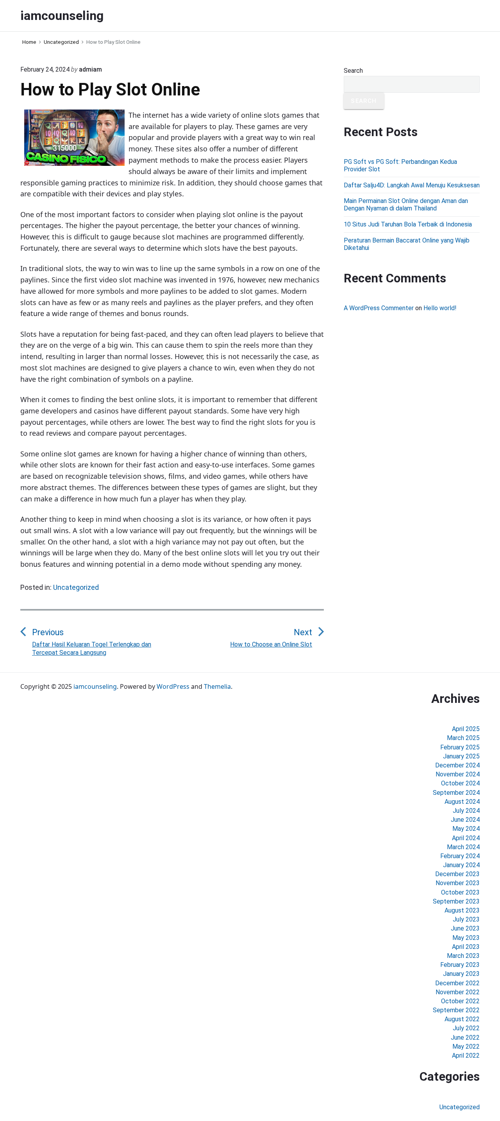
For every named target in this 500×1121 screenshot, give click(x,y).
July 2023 (466, 919)
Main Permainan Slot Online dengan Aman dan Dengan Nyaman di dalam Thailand (406, 204)
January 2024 (461, 865)
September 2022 (456, 1010)
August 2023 (462, 910)
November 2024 (458, 774)
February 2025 (460, 747)
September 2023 (456, 901)
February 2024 (460, 856)
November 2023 (458, 883)
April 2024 (466, 838)
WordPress (173, 686)
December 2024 (457, 765)
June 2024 (465, 819)
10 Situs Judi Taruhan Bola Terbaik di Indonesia (408, 224)
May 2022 (466, 1046)
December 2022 (457, 983)
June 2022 (465, 1037)
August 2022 (462, 1019)
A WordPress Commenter (379, 308)
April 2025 (466, 729)
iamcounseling (95, 686)
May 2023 (466, 937)
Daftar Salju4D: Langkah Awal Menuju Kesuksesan (412, 185)
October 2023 (460, 892)
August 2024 (462, 801)
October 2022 (460, 1001)
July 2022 (466, 1028)
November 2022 (458, 992)
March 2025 (463, 738)
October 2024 (460, 783)
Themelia (217, 686)
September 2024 (456, 792)
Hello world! (440, 308)
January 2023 (461, 973)
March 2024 (463, 847)
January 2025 (461, 756)
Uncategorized (76, 587)
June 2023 (465, 928)
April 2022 (466, 1055)
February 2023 (460, 964)
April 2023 (466, 946)
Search (353, 70)
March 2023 (463, 955)
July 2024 (466, 810)
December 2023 (457, 874)
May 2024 (466, 828)
